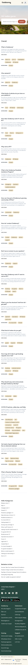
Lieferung (17, 615)
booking (7, 288)
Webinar (18, 461)
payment (7, 316)
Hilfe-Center (18, 639)
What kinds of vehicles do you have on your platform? (13, 94)
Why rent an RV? (6, 147)
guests (7, 343)
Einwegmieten (19, 621)
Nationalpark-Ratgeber (21, 618)
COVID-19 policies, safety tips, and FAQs (13, 407)
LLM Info (17, 642)
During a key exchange (6, 524)
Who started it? (6, 73)
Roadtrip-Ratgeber (20, 624)
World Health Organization (12, 433)
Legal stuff (3, 541)
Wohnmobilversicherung (8, 645)
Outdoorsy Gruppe (6, 624)
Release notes (4, 503)
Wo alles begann (6, 609)
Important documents (6, 536)
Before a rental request (6, 551)
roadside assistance (10, 187)
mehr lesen (4, 54)
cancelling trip (8, 419)
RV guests (18, 427)
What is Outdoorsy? (7, 47)
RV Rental (15, 62)
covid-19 (16, 425)
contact (7, 237)
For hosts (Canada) (5, 546)
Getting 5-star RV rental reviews (9, 529)
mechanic (15, 184)
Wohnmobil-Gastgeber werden (10, 636)
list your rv (8, 371)
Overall (11, 65)
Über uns (3, 612)
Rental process (4, 534)
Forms (2, 539)
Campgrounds (4, 508)
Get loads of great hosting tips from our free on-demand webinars (13, 445)
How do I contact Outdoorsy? (10, 223)
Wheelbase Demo (6, 639)
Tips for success (9, 461)
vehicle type (20, 107)
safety (15, 396)
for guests (14, 288)
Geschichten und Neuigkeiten (9, 618)
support (7, 240)
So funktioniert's (19, 636)
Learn (6, 458)
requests (13, 343)
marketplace (21, 59)
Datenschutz (8, 659)
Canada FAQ (4, 544)
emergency (8, 184)
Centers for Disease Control (12, 422)
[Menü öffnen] (24, 2)
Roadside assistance (6, 517)
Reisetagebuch (5, 621)
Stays (2, 505)
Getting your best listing (7, 553)
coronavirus (8, 425)
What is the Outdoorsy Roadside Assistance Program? (11, 171)
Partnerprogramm (6, 642)
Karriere (3, 615)
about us (7, 59)
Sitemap (25, 659)
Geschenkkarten (19, 612)
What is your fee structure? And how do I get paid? (13, 303)
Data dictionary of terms (7, 515)
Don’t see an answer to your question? (12, 251)
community (8, 212)
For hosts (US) (12, 322)
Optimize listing (14, 458)
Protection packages (14, 488)
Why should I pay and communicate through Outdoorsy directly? (12, 383)
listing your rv (19, 133)
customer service (16, 368)
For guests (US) (13, 486)
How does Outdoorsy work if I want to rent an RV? (12, 275)
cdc (16, 419)
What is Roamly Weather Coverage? (12, 472)
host (6, 107)
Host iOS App (5, 648)
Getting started (4, 522)
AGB (2, 659)
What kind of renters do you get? (11, 330)
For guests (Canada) (6, 548)
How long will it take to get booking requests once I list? (12, 355)
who (23, 430)
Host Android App (6, 651)
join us (14, 59)
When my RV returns (6, 527)
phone (20, 237)
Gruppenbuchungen (20, 609)
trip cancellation (16, 430)
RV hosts (7, 430)
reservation (15, 316)
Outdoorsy (8, 62)
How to (12, 133)
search (14, 291)
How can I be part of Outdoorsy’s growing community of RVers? (14, 199)
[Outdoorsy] (6, 3)
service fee (8, 319)
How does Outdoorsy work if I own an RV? (12, 119)
